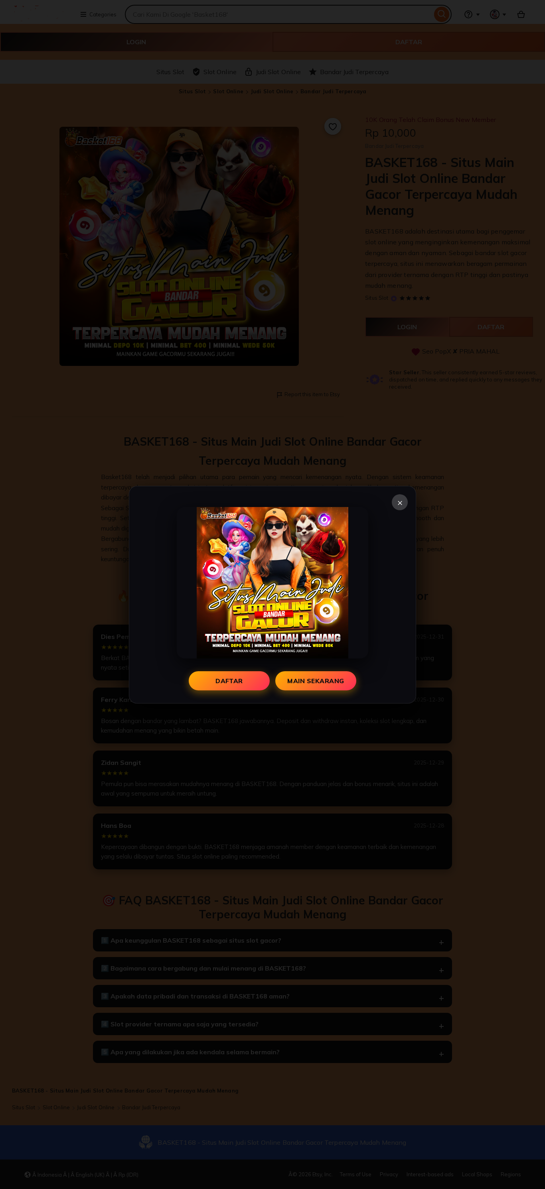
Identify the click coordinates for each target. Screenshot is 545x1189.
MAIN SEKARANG (315, 681)
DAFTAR (229, 681)
